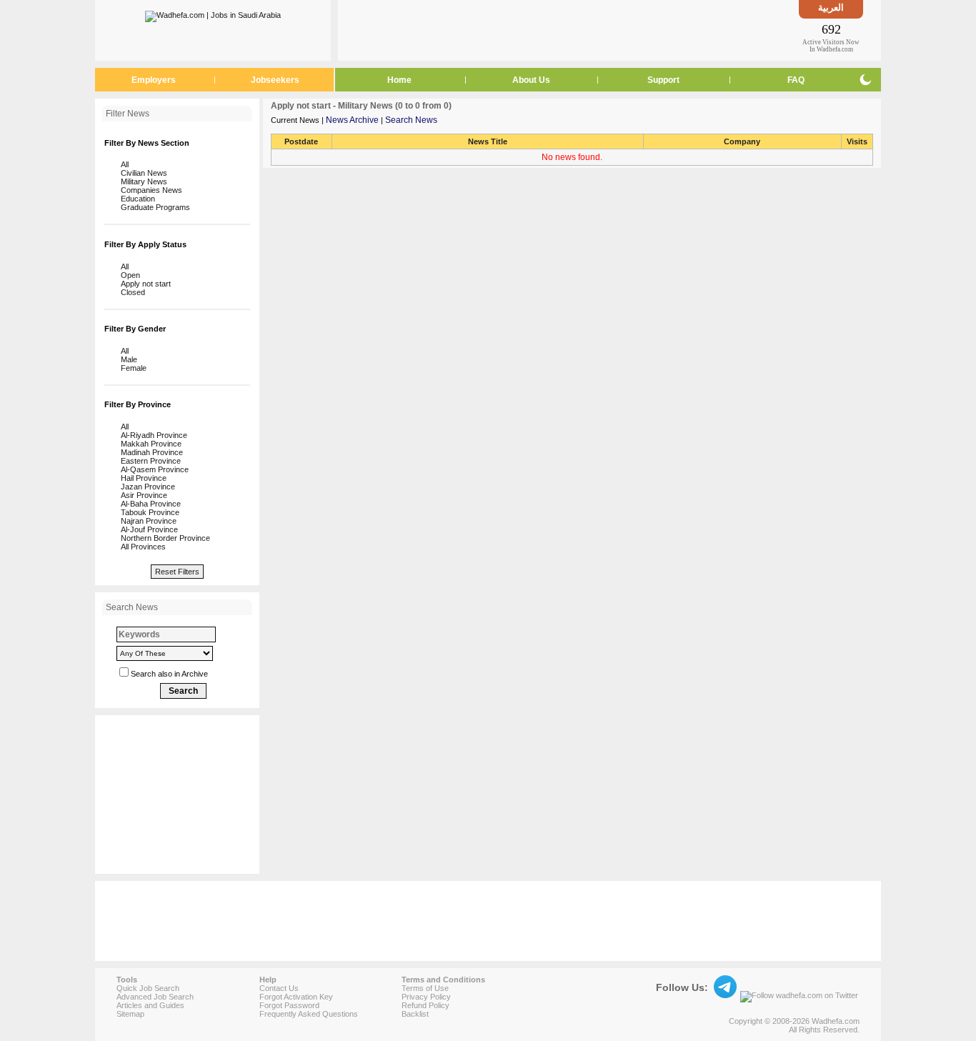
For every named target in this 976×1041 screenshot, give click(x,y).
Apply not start (143, 283)
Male (126, 359)
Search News (411, 120)
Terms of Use (425, 988)
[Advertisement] (569, 30)
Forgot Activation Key (296, 996)
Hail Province (141, 478)
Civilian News (141, 173)
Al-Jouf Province (147, 529)
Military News (141, 181)
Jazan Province (145, 486)
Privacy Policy (426, 996)
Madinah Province (149, 452)
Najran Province (146, 521)
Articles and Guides (150, 1005)
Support (663, 80)
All (122, 164)
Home (399, 80)
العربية (831, 7)
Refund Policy (425, 1005)
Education (135, 198)
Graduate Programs (153, 207)
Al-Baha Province (148, 503)
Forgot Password (289, 1005)
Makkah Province (148, 443)
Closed (130, 292)
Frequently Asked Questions (308, 1014)
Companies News (149, 190)
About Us (531, 80)
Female (131, 368)
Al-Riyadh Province (151, 435)
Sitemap (130, 1014)
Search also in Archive (169, 673)
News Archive (352, 120)
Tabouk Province (147, 512)
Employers (153, 80)
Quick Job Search (147, 988)
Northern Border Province (163, 538)
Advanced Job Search (155, 996)
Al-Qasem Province (152, 469)
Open (128, 275)
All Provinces (141, 546)
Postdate (301, 141)
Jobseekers (275, 80)
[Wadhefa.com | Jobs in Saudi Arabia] (213, 13)
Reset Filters (177, 571)
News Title (487, 141)
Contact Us (279, 988)
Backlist (415, 1014)
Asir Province (141, 495)
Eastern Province (148, 461)
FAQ (796, 80)
